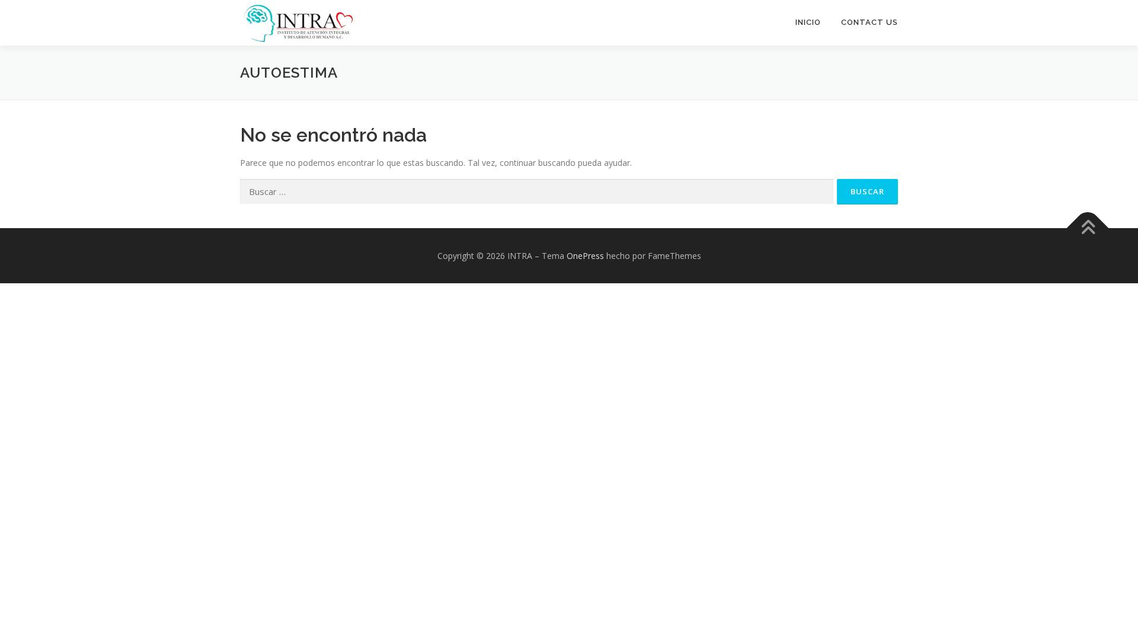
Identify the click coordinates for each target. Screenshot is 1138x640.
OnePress (585, 255)
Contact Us (869, 22)
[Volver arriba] (1088, 228)
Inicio (808, 22)
